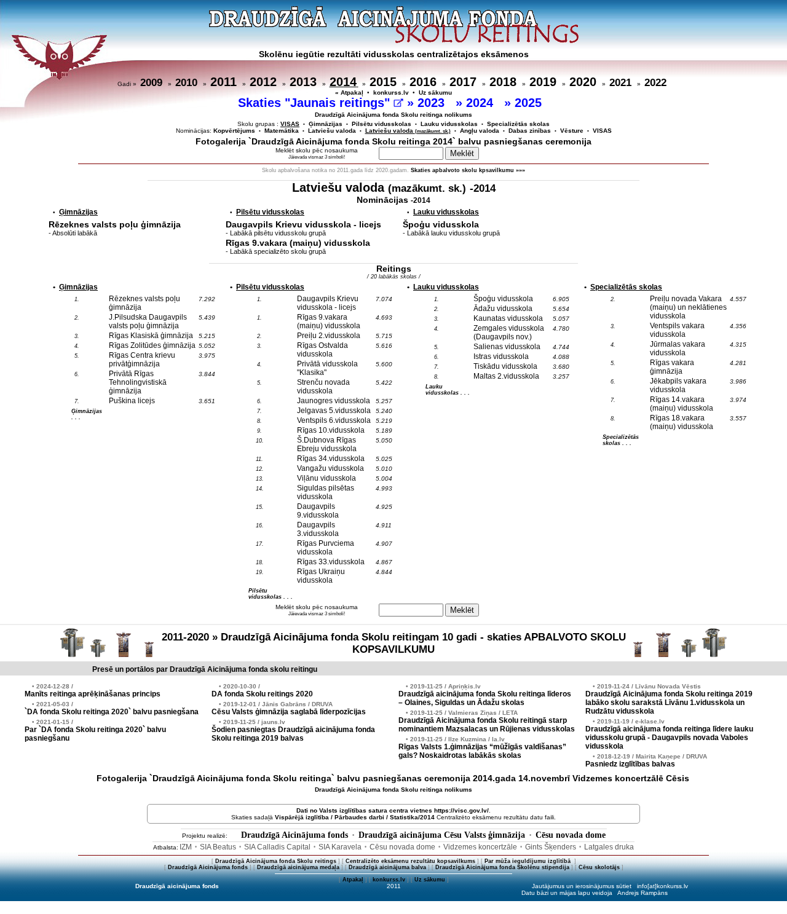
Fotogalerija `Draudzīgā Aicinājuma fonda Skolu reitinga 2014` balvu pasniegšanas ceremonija (393, 141)
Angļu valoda (479, 130)
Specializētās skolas (518, 123)
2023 (432, 102)
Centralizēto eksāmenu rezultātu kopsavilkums (410, 861)
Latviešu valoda (332, 130)
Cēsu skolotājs (599, 867)
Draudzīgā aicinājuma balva (387, 867)
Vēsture (571, 130)
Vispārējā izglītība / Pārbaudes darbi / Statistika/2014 (355, 817)
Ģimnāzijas (325, 123)
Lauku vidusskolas (449, 123)
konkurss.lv (391, 92)
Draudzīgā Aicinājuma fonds (294, 835)
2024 (481, 102)
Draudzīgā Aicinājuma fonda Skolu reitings (275, 861)
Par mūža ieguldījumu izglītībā (528, 861)
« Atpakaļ (349, 92)
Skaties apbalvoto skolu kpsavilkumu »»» (468, 170)
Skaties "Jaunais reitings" (316, 102)
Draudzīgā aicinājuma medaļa (298, 867)
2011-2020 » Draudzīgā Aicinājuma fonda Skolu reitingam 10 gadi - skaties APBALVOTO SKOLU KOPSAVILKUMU (394, 643)
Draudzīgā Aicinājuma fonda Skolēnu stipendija (502, 867)
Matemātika (281, 130)
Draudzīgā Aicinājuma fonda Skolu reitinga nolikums (393, 114)
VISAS (602, 130)
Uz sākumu (435, 92)
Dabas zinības (529, 130)
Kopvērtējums (234, 130)
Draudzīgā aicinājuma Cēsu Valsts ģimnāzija (441, 835)
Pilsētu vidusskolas (381, 123)
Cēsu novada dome (571, 835)
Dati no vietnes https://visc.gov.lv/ (392, 810)
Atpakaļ (352, 880)
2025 (530, 102)
